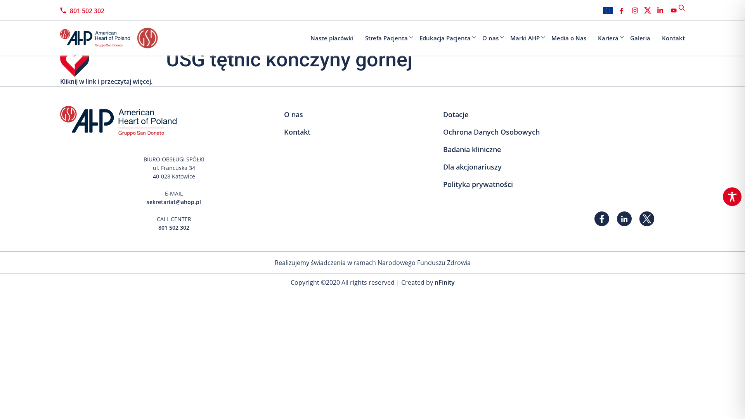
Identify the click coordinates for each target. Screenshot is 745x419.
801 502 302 (87, 11)
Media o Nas (568, 38)
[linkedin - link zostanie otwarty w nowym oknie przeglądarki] (660, 10)
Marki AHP (525, 38)
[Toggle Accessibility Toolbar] (732, 197)
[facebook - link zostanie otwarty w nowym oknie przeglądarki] (621, 10)
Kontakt (673, 38)
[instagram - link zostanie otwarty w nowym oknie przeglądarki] (635, 10)
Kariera (608, 38)
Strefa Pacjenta (386, 38)
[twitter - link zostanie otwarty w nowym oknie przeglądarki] (647, 10)
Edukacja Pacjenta (445, 38)
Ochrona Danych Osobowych (491, 132)
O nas (490, 38)
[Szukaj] (682, 8)
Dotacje (455, 114)
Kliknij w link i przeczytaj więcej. (106, 81)
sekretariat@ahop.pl (174, 202)
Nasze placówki (331, 38)
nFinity (445, 282)
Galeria (640, 38)
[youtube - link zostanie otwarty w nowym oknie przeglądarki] (674, 10)
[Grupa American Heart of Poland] (99, 38)
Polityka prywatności (478, 184)
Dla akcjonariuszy (472, 166)
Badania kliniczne (472, 149)
